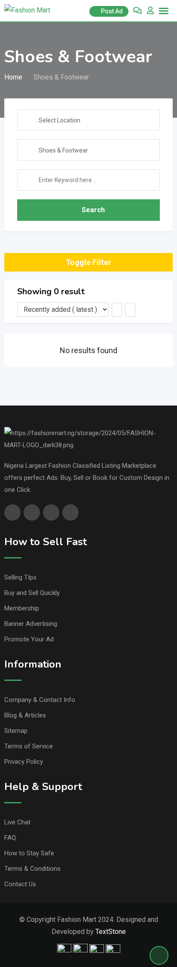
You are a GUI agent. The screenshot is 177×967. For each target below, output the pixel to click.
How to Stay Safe (29, 853)
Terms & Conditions (32, 868)
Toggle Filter (88, 262)
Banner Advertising (30, 624)
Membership (21, 608)
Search (93, 210)
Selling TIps (20, 577)
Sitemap (15, 731)
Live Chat (17, 822)
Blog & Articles (25, 715)
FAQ (10, 838)
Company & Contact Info (39, 700)
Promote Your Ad (29, 639)
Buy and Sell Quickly (32, 593)
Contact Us (20, 884)
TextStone (110, 931)
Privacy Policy (23, 762)
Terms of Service (28, 746)
